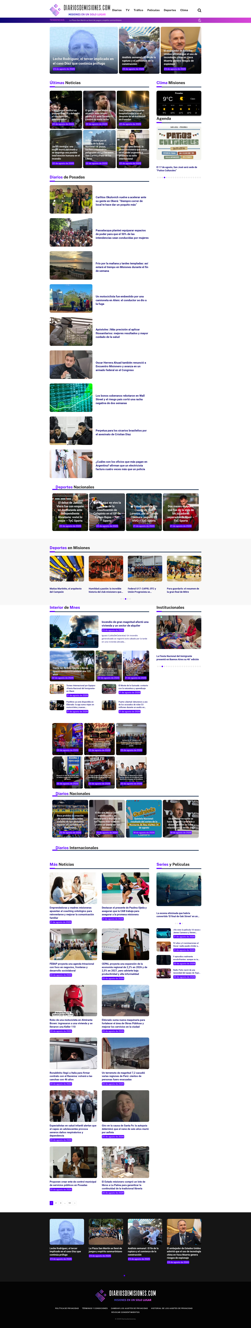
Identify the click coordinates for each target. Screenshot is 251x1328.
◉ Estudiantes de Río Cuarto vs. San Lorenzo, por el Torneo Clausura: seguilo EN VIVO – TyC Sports (144, 513)
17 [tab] (193, 177)
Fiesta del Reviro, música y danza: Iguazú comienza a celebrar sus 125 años (72, 671)
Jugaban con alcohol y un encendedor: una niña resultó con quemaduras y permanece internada (108, 672)
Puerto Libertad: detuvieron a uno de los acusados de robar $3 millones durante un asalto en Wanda (133, 705)
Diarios (117, 10)
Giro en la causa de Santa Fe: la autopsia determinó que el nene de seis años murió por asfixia (125, 1129)
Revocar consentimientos (125, 1312)
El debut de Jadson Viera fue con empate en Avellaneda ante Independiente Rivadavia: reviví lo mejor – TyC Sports (70, 511)
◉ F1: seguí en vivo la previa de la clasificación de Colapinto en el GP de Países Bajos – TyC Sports (107, 511)
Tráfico (138, 10)
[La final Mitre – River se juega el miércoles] (145, 568)
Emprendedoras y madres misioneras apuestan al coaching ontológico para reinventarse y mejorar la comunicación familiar (72, 912)
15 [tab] (189, 177)
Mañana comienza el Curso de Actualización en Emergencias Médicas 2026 (177, 658)
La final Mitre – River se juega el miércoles (145, 590)
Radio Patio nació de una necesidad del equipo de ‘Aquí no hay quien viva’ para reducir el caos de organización (186, 971)
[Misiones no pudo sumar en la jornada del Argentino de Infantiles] (106, 568)
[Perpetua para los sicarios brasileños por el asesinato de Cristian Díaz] (71, 430)
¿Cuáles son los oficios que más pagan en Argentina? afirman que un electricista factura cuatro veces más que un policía (121, 465)
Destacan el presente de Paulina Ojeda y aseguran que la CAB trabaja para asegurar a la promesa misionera (124, 911)
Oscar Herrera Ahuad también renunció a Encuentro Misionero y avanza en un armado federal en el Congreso (121, 366)
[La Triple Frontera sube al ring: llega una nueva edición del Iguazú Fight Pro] (99, 772)
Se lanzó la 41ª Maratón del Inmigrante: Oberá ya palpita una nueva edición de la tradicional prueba (131, 743)
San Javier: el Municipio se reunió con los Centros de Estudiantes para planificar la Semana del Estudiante (131, 777)
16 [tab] (191, 177)
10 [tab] (178, 177)
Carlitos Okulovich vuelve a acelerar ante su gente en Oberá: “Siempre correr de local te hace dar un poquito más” (121, 201)
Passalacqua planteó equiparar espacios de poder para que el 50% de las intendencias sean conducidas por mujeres (122, 234)
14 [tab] (187, 177)
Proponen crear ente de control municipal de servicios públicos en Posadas (73, 1183)
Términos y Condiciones (95, 1308)
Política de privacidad (67, 1308)
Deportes (170, 10)
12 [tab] (182, 177)
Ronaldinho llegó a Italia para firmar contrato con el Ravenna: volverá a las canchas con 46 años (71, 1076)
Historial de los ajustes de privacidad (172, 1308)
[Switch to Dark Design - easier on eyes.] (199, 20)
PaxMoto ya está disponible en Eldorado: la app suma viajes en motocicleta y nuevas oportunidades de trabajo (80, 705)
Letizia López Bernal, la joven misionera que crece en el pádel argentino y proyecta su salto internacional (133, 152)
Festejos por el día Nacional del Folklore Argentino (99, 745)
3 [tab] (162, 177)
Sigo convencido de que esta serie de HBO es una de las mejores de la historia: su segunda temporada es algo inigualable (178, 915)
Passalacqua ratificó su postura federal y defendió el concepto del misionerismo (66, 115)
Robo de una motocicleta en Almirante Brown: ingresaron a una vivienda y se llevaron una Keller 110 (71, 1023)
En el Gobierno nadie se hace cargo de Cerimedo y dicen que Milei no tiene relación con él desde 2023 (181, 823)
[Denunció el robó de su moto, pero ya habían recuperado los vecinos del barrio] (67, 772)
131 (70, 1203)
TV (128, 10)
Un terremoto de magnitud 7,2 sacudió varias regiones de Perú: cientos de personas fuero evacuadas (123, 1076)
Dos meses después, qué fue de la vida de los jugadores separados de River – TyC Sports (180, 513)
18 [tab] (196, 177)
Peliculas (153, 10)
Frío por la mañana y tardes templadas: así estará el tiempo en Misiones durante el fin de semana (122, 267)
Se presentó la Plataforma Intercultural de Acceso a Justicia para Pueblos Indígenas (98, 20)
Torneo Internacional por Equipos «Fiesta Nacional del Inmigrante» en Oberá (80, 688)
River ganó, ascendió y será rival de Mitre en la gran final (184, 590)
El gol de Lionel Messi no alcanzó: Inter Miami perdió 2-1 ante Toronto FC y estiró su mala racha (99, 115)
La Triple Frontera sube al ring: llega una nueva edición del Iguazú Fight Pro (99, 777)
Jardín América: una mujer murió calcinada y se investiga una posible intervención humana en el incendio (66, 152)
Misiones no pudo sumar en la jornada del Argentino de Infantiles (104, 590)
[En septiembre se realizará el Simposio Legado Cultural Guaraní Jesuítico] (178, 143)
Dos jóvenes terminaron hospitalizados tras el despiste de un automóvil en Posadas (132, 115)
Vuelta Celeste (57, 588)
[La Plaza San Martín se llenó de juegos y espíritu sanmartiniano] (106, 1232)
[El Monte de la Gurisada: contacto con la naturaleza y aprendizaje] (109, 689)
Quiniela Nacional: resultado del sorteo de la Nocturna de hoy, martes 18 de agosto (144, 823)
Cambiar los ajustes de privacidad (129, 1308)
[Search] (199, 10)
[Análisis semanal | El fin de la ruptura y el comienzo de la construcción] (139, 50)
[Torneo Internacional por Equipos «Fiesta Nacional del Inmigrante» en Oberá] (57, 689)
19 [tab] (198, 177)
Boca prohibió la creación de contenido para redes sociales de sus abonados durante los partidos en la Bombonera (70, 821)
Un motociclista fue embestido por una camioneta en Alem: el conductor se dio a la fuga (121, 300)
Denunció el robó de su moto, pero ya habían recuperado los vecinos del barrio (67, 777)
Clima (184, 10)
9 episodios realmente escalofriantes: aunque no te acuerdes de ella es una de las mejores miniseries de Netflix (186, 958)
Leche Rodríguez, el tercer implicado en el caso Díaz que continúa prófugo (83, 61)
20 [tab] (200, 177)
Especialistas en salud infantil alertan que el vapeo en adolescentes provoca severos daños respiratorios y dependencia (73, 1130)
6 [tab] (169, 177)
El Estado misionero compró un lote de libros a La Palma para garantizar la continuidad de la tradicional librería (123, 1185)
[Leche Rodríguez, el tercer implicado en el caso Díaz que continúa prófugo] (84, 50)
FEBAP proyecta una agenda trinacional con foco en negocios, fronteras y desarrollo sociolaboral (72, 967)
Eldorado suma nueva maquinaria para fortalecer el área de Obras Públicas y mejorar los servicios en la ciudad (123, 1023)
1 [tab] (158, 177)
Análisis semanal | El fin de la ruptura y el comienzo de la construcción (139, 61)
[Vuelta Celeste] (67, 568)
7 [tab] (171, 177)
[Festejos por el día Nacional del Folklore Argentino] (99, 739)
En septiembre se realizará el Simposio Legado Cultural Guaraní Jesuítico (177, 169)
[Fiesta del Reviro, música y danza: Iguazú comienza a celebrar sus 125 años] (72, 666)
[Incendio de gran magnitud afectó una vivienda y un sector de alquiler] (74, 631)
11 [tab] (180, 177)
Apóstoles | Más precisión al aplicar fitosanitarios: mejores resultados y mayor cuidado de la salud (122, 333)
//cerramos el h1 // (80, 10)
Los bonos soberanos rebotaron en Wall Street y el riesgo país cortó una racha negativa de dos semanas (120, 399)
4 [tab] (164, 177)
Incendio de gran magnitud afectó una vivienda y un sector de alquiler (125, 623)
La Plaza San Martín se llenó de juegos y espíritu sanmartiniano (105, 1250)
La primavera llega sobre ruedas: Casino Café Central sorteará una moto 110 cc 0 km (67, 744)
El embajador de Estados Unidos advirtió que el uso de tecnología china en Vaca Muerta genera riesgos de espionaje (180, 57)
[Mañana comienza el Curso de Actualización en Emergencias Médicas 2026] (178, 632)
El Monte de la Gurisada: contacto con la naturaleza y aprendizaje (133, 686)
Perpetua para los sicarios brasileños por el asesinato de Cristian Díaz (121, 432)
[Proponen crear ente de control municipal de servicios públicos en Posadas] (73, 1162)
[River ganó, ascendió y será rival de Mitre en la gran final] (184, 568)
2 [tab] (160, 177)
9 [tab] (176, 177)
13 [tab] (184, 177)
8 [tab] (173, 177)
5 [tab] (167, 177)
